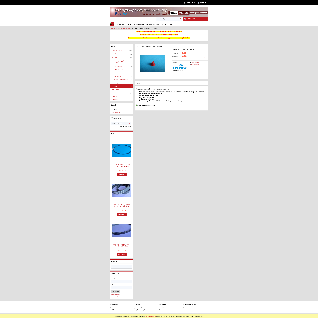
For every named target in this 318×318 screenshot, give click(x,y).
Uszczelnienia (116, 93)
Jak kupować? (138, 308)
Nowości (114, 96)
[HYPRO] (180, 66)
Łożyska (114, 54)
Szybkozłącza (117, 76)
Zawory (116, 83)
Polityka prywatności (115, 308)
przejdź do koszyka (115, 112)
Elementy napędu (117, 50)
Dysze (115, 86)
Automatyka (115, 89)
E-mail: (113, 278)
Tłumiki (116, 73)
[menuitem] (120, 24)
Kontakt (112, 310)
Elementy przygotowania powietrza (121, 62)
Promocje (115, 99)
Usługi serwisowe (188, 308)
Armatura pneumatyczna (121, 79)
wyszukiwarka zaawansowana (126, 126)
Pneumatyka (115, 57)
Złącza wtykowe (118, 69)
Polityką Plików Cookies (150, 316)
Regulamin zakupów (140, 310)
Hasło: (113, 284)
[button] (194, 62)
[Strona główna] (159, 11)
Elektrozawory (118, 66)
